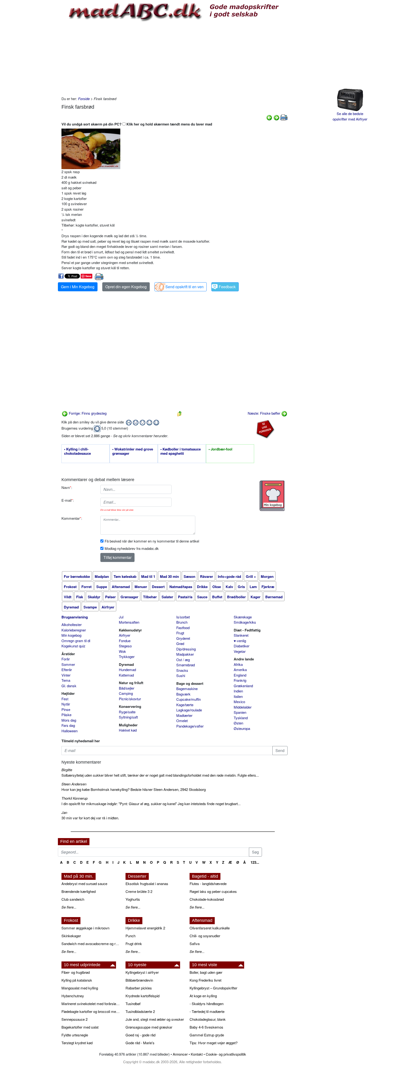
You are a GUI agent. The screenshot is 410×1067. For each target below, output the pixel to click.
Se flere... (68, 907)
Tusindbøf (133, 1003)
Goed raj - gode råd (140, 1034)
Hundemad (127, 669)
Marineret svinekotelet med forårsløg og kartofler (91, 1003)
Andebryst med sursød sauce (84, 883)
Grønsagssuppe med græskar (149, 1027)
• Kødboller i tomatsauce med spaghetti (180, 451)
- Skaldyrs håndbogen (207, 1003)
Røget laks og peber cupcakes (213, 891)
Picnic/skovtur (130, 698)
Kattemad (126, 675)
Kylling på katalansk (76, 980)
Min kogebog (71, 635)
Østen (238, 722)
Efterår (66, 669)
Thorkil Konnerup (74, 798)
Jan (64, 812)
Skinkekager (71, 935)
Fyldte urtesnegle (74, 1034)
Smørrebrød (185, 664)
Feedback (227, 286)
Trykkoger (127, 656)
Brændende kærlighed (78, 891)
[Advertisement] (174, 58)
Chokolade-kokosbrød (207, 899)
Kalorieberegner (73, 629)
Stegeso (125, 645)
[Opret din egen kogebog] (272, 496)
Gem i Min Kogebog (77, 286)
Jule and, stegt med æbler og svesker (155, 1019)
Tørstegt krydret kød (77, 1042)
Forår (65, 658)
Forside (84, 98)
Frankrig (240, 680)
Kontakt (197, 1054)
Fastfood (183, 627)
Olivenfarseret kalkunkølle (210, 927)
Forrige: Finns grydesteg (87, 413)
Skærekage (243, 616)
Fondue (124, 640)
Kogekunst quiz (73, 645)
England (240, 675)
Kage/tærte (184, 704)
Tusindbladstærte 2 (140, 1011)
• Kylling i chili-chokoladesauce (77, 451)
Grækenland (243, 685)
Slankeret (241, 635)
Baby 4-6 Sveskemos (206, 1027)
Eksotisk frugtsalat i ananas (147, 883)
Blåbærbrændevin (139, 980)
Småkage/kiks (245, 622)
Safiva (195, 943)
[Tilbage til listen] (180, 413)
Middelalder (243, 707)
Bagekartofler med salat (79, 1027)
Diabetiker (241, 645)
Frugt (180, 632)
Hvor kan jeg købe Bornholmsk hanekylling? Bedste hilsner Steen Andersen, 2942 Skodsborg (133, 789)
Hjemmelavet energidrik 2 (145, 927)
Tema (65, 680)
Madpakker (185, 654)
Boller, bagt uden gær (206, 972)
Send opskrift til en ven (184, 286)
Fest (64, 698)
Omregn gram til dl (75, 640)
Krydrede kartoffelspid (142, 995)
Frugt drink (134, 943)
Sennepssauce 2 (74, 1019)
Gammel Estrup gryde (207, 1034)
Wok (122, 651)
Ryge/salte (127, 711)
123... (255, 862)
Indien (238, 690)
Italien (238, 696)
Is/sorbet (183, 616)
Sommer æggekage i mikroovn (85, 927)
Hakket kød (128, 730)
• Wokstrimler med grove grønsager (132, 451)
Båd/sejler (126, 688)
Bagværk (183, 693)
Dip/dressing (186, 648)
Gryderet (183, 638)
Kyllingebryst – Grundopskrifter (213, 987)
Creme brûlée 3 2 (139, 891)
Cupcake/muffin (188, 699)
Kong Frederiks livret (205, 980)
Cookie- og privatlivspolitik (226, 1054)
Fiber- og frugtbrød (75, 972)
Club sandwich (72, 899)
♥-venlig (240, 640)
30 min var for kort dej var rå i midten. (90, 817)
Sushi (180, 675)
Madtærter (184, 715)
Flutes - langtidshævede (208, 883)
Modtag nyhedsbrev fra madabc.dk (132, 548)
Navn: (66, 487)
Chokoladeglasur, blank (208, 1019)
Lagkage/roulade (189, 709)
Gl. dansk (68, 685)
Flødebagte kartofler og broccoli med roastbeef (91, 1011)
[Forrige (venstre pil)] (269, 117)
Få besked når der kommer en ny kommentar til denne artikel (152, 540)
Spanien (240, 712)
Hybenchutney (72, 995)
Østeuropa (242, 728)
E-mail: (67, 500)
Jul (121, 616)
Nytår (65, 703)
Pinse (65, 709)
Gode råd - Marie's (140, 1042)
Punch (130, 935)
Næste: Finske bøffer (264, 413)
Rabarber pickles (139, 987)
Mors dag (68, 720)
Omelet (182, 720)
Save (88, 276)
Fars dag (68, 725)
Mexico (239, 701)
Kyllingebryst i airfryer (142, 972)
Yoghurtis (133, 899)
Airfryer (124, 635)
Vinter (65, 675)
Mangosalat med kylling (79, 987)
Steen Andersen (73, 783)
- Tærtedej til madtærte (207, 1011)
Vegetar (240, 651)
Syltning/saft (128, 716)
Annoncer (180, 1054)
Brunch (181, 622)
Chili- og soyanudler (205, 935)
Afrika (238, 664)
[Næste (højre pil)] (276, 117)
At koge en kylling (203, 995)
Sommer (68, 664)
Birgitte (66, 769)
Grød (180, 643)
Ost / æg (183, 659)
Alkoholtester (71, 624)
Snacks (182, 670)
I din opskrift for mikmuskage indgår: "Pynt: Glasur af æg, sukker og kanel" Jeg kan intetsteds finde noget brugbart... (151, 803)
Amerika (240, 669)
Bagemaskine (187, 688)
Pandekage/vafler (190, 726)
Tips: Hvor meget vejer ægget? (214, 1042)
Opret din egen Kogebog (126, 286)
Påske (66, 714)
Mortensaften (129, 622)
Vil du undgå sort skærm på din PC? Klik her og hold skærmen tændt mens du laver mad (136, 124)
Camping (126, 693)
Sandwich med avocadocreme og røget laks (91, 943)
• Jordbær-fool (220, 449)
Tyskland (241, 717)
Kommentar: (71, 518)
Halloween (69, 730)
